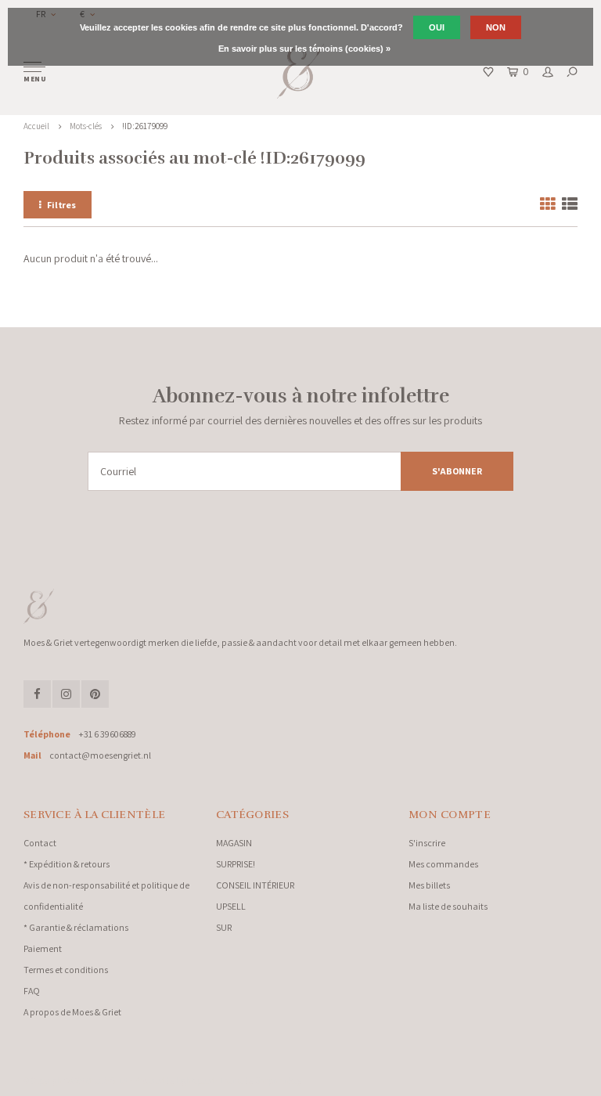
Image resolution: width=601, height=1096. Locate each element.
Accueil (36, 126)
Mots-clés (86, 126)
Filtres (61, 205)
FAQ (31, 991)
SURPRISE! (235, 864)
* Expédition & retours (66, 864)
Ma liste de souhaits (448, 906)
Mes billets (429, 885)
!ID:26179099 (144, 126)
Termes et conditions (65, 969)
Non (496, 27)
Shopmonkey (278, 1080)
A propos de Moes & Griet (72, 1012)
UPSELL (231, 906)
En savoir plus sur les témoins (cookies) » (304, 48)
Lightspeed (195, 1080)
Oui (436, 27)
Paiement (42, 948)
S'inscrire (426, 843)
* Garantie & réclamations (75, 927)
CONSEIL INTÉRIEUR (255, 885)
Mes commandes (443, 864)
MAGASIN (234, 843)
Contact (39, 843)
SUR (224, 927)
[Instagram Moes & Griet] (66, 694)
